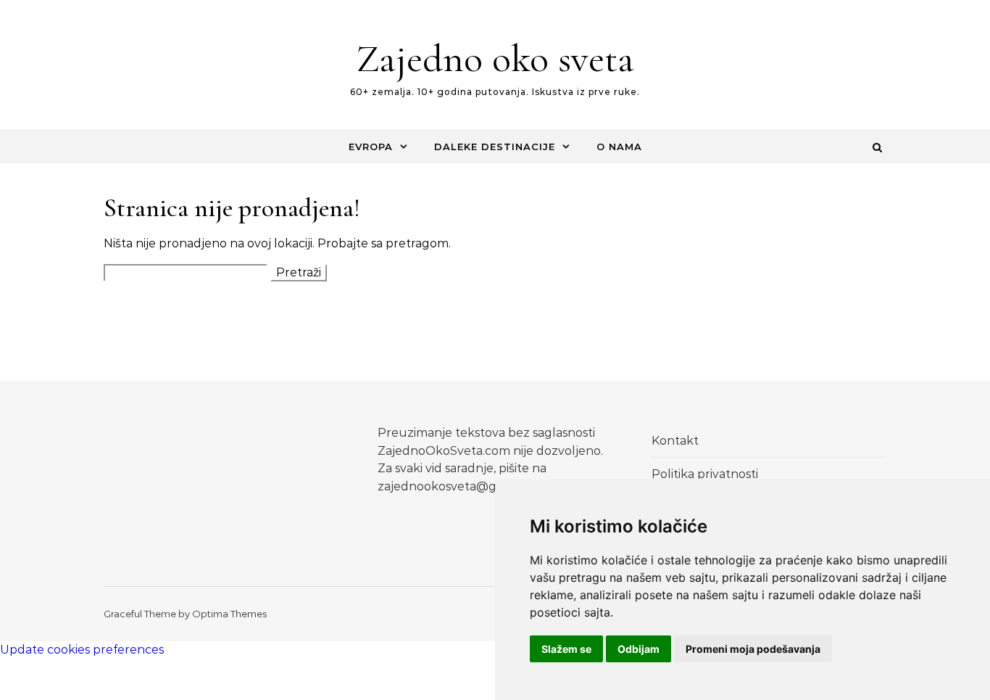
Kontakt (675, 441)
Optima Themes (229, 613)
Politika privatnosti (705, 474)
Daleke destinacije (494, 146)
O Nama (619, 146)
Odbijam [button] (638, 649)
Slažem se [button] (566, 649)
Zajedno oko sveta (495, 58)
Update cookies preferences (82, 649)
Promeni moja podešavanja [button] (753, 649)
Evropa (371, 146)
